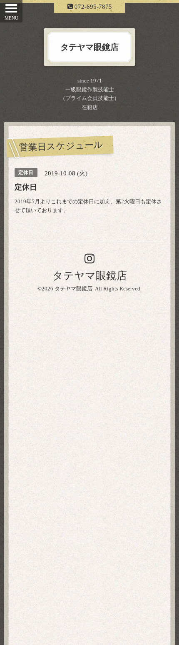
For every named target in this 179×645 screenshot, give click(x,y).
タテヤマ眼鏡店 (89, 275)
